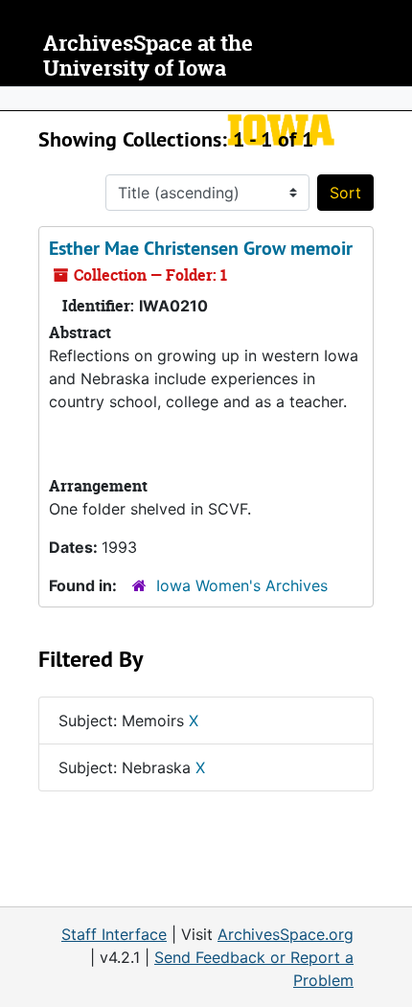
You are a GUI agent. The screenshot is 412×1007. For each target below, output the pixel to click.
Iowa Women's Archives (242, 585)
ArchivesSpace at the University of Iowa (148, 56)
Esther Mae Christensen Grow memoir (201, 248)
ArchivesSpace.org (285, 934)
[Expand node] (392, 99)
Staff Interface (114, 934)
